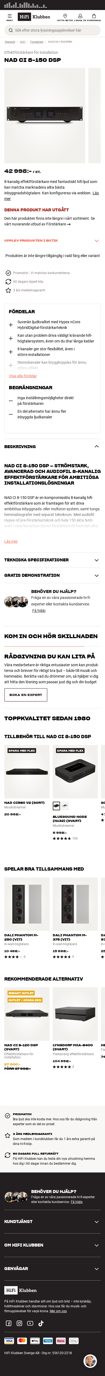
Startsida (10, 41)
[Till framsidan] (34, 16)
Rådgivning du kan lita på (49, 656)
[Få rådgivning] (90, 1361)
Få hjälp (39, 610)
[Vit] (65, 792)
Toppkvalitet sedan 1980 (47, 689)
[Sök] (11, 30)
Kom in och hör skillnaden (51, 636)
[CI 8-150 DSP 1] (44, 115)
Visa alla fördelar (23, 376)
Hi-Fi (22, 41)
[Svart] (56, 792)
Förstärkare (36, 41)
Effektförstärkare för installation (31, 52)
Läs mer (95, 5)
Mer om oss (58, 1298)
